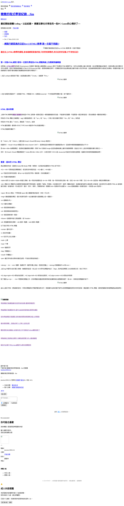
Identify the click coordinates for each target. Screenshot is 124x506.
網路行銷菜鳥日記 (18, 387)
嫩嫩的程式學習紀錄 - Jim (17, 14)
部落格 (6, 34)
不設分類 (16, 28)
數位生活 (15, 385)
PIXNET (48, 480)
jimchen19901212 (6, 370)
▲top (2, 390)
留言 (22, 380)
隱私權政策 (72, 480)
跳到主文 (4, 19)
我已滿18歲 (4, 502)
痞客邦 (18, 380)
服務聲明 (79, 480)
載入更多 (3, 394)
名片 (5, 36)
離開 (10, 502)
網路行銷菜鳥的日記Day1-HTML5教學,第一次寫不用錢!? (31, 44)
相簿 (5, 32)
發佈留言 (3, 405)
